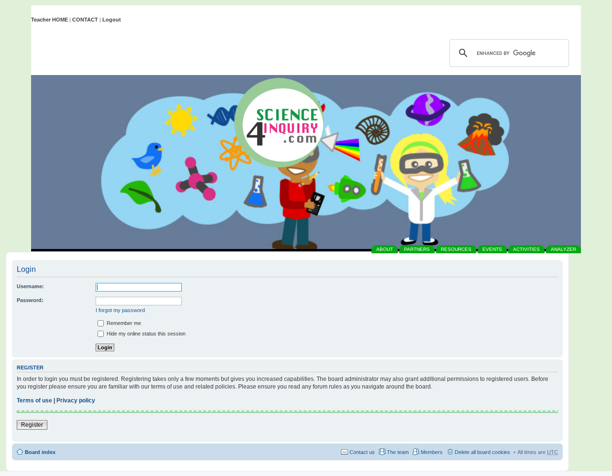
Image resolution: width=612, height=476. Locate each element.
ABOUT (384, 249)
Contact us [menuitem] (362, 452)
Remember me (123, 323)
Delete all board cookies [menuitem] (482, 452)
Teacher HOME (49, 19)
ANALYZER (563, 249)
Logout (111, 19)
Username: (30, 286)
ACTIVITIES (526, 249)
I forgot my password (120, 310)
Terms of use (34, 400)
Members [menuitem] (432, 452)
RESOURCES (456, 249)
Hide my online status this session (145, 333)
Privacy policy (75, 400)
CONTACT (85, 19)
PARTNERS (417, 249)
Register (32, 425)
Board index (40, 452)
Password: (30, 300)
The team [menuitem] (398, 452)
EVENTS (492, 249)
